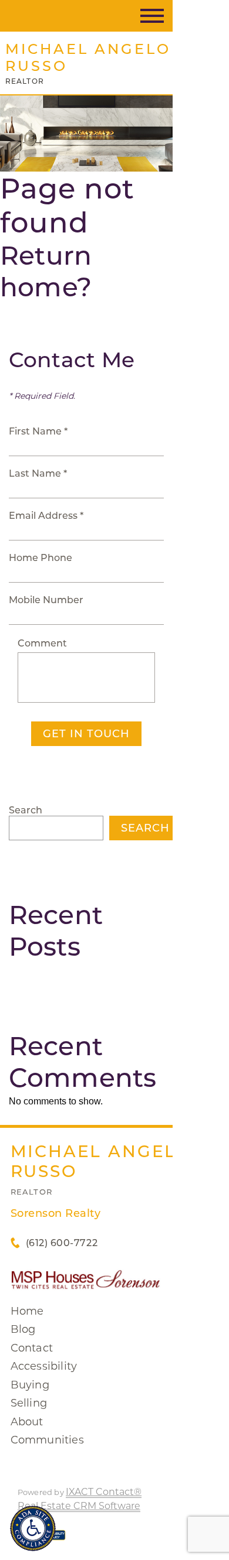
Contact (32, 1348)
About (27, 1421)
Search (25, 810)
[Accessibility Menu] (33, 1528)
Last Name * (38, 473)
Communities (47, 1440)
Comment (42, 643)
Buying (30, 1384)
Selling (29, 1403)
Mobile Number (46, 599)
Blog (23, 1329)
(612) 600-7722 (61, 1242)
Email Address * (46, 515)
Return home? (46, 271)
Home (27, 1311)
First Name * (38, 431)
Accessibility (44, 1366)
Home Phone (40, 557)
